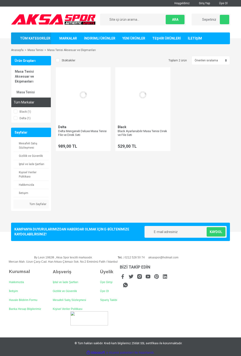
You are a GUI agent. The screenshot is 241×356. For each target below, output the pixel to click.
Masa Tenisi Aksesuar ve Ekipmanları (71, 50)
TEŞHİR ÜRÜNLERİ (166, 38)
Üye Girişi (106, 282)
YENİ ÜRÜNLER (133, 38)
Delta (62, 127)
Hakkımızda (16, 282)
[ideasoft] (95, 352)
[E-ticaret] (120, 353)
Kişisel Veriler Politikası (67, 309)
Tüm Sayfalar (37, 204)
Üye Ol (223, 3)
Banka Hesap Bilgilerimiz (25, 309)
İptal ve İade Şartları (65, 282)
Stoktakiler (68, 60)
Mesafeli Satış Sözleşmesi (69, 300)
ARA (175, 19)
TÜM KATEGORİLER (35, 38)
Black (122, 127)
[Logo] (53, 19)
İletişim (13, 291)
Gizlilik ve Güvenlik (65, 291)
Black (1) (25, 111)
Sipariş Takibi (108, 300)
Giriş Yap (204, 3)
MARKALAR (68, 38)
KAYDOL (216, 232)
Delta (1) (25, 118)
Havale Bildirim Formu (23, 300)
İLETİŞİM (195, 38)
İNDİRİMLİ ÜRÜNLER (99, 38)
